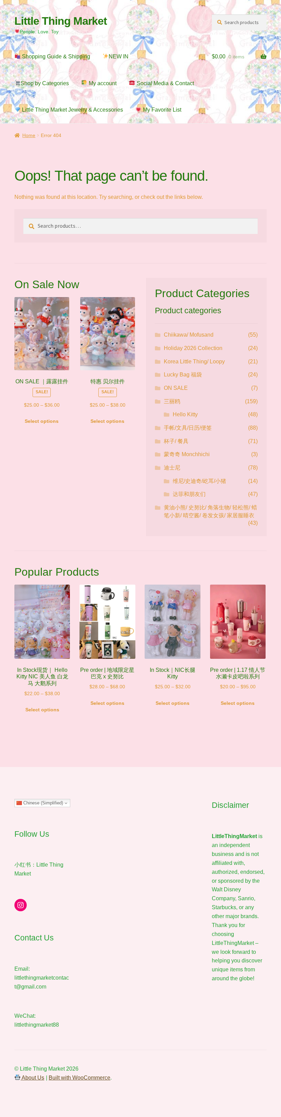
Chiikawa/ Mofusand (188, 335)
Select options (42, 421)
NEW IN (119, 56)
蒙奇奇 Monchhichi (187, 454)
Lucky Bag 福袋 (183, 374)
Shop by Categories (45, 83)
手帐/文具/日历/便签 (188, 428)
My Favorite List (161, 110)
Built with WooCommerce (79, 1078)
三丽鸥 (172, 401)
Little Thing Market (60, 21)
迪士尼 (172, 468)
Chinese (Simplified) (42, 802)
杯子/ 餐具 (176, 441)
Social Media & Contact (164, 83)
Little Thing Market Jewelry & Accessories (72, 110)
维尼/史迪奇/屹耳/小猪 (199, 481)
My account (102, 83)
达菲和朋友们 (189, 494)
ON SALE (176, 388)
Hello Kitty (185, 414)
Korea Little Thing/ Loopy (194, 361)
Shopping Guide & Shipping (55, 56)
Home (28, 135)
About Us (32, 1078)
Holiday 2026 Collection (193, 348)
